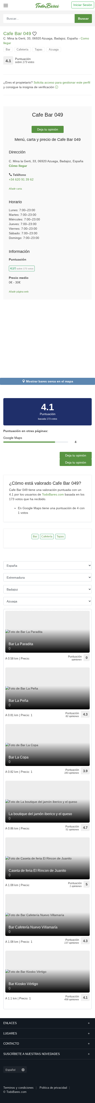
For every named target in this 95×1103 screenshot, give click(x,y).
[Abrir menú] (5, 4)
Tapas (38, 49)
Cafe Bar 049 (17, 33)
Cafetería (22, 49)
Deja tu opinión (47, 129)
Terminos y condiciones (18, 1087)
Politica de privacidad (53, 1087)
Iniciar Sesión (82, 5)
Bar (8, 49)
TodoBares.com (53, 494)
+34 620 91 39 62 (21, 179)
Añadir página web (18, 291)
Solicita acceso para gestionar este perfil (62, 82)
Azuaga (54, 49)
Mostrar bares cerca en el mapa (49, 381)
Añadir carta (15, 188)
